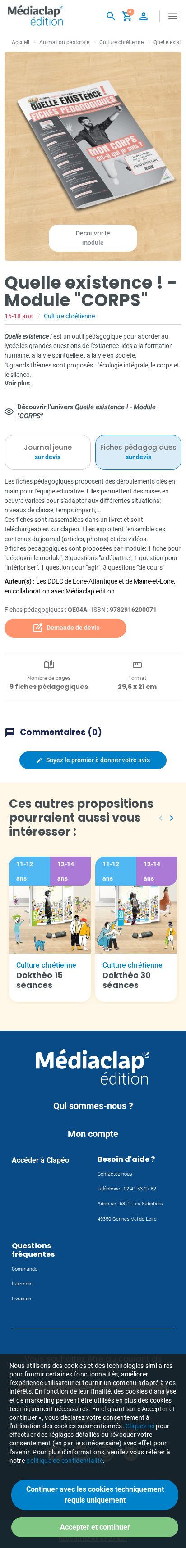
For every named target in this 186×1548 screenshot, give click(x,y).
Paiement (22, 1284)
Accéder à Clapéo (40, 1160)
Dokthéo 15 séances (39, 980)
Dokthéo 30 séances (126, 980)
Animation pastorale (64, 42)
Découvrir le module (93, 238)
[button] (111, 16)
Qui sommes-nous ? (93, 1105)
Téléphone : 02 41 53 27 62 (127, 1189)
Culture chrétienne (121, 42)
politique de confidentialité (64, 1460)
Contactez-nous (115, 1174)
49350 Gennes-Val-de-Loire (127, 1219)
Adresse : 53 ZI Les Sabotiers (130, 1204)
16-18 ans (19, 316)
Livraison (21, 1299)
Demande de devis (65, 628)
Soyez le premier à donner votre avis (93, 760)
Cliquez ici (140, 1426)
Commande (24, 1269)
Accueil (20, 42)
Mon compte (93, 1133)
